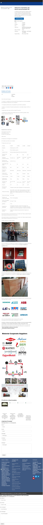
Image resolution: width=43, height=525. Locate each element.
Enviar (4, 455)
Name (3, 424)
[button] (6, 88)
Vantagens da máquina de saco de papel (26, 466)
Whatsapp (3, 433)
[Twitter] (36, 476)
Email (3, 429)
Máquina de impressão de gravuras (16, 477)
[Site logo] (4, 3)
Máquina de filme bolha (16, 483)
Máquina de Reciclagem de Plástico (16, 472)
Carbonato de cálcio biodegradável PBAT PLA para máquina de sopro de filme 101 (12, 416)
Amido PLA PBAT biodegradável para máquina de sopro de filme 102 (5, 416)
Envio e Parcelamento (16, 488)
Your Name (2, 498)
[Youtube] (34, 478)
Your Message (3, 511)
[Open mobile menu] (42, 4)
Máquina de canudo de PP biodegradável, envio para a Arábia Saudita (28, 417)
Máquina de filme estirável (15, 480)
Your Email (2, 502)
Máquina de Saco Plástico (15, 464)
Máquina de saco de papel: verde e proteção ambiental (26, 468)
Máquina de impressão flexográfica (16, 469)
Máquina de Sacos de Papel (16, 475)
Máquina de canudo (15, 481)
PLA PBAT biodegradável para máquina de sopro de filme (20, 415)
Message (3, 442)
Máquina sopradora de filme (16, 467)
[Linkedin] (38, 476)
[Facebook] (34, 476)
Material (13, 489)
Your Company (3, 507)
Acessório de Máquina (16, 486)
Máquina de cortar (15, 485)
